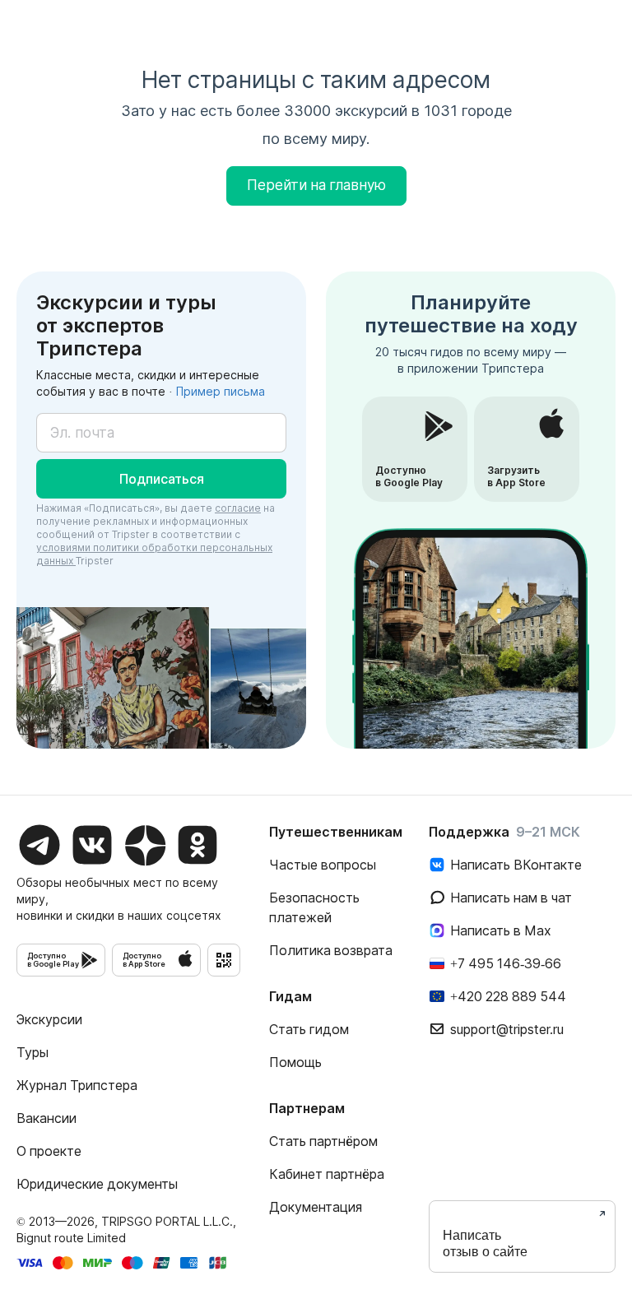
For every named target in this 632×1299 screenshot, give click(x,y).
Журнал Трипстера (76, 1085)
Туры (32, 1052)
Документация (315, 1207)
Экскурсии (49, 1019)
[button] (161, 479)
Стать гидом (309, 1029)
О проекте (48, 1151)
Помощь (295, 1062)
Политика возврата (331, 950)
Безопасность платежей (314, 907)
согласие (238, 508)
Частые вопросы (322, 864)
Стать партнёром (323, 1141)
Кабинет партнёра (326, 1174)
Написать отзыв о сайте (485, 1243)
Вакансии (46, 1118)
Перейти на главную (316, 185)
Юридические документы (97, 1184)
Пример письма (220, 391)
